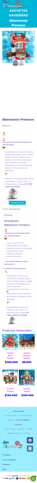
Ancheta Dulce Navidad (10, 355)
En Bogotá (6, 455)
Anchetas (6, 464)
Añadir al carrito (17, 203)
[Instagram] (30, 448)
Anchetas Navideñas (15, 209)
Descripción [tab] (8, 215)
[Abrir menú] (33, 4)
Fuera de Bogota (8, 460)
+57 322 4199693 (22, 420)
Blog (4, 469)
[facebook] (30, 440)
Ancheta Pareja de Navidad (26, 355)
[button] (32, 33)
